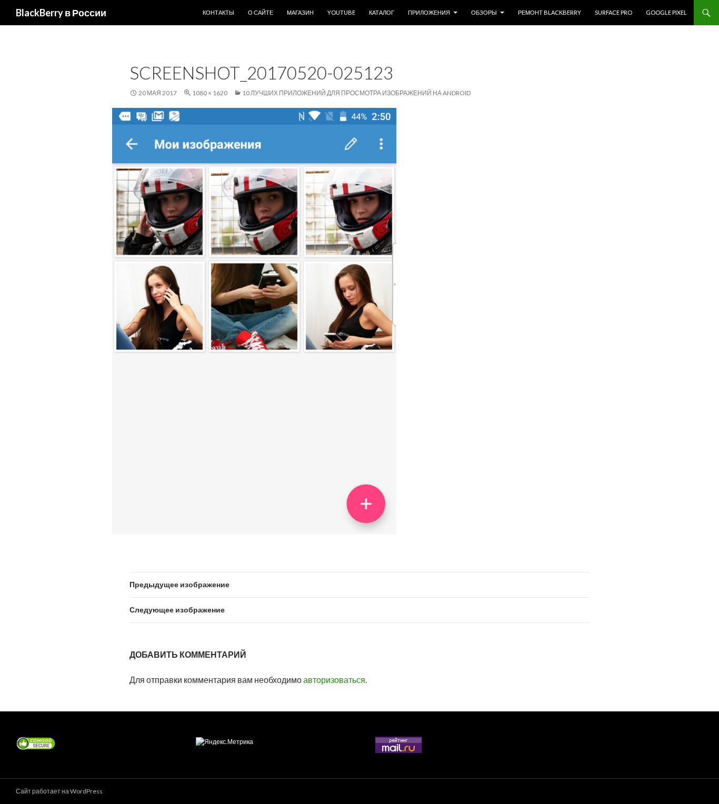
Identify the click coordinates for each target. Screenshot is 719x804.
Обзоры (484, 12)
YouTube (341, 12)
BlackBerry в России (61, 12)
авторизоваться (334, 680)
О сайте (260, 12)
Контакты (218, 12)
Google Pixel (666, 12)
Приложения (429, 12)
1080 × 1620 (209, 93)
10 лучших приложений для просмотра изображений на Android (356, 93)
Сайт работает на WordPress (59, 791)
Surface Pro (613, 12)
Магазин (300, 12)
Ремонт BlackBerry (549, 12)
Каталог (381, 12)
